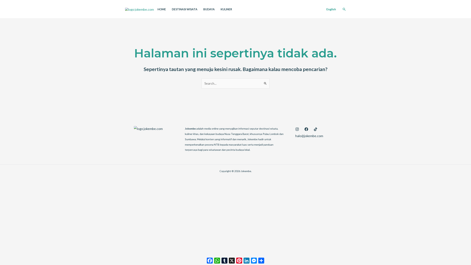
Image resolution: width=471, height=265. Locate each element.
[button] (331, 9)
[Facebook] (306, 129)
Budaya (209, 9)
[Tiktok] (315, 129)
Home (161, 9)
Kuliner (226, 9)
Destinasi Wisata (184, 9)
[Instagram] (297, 129)
